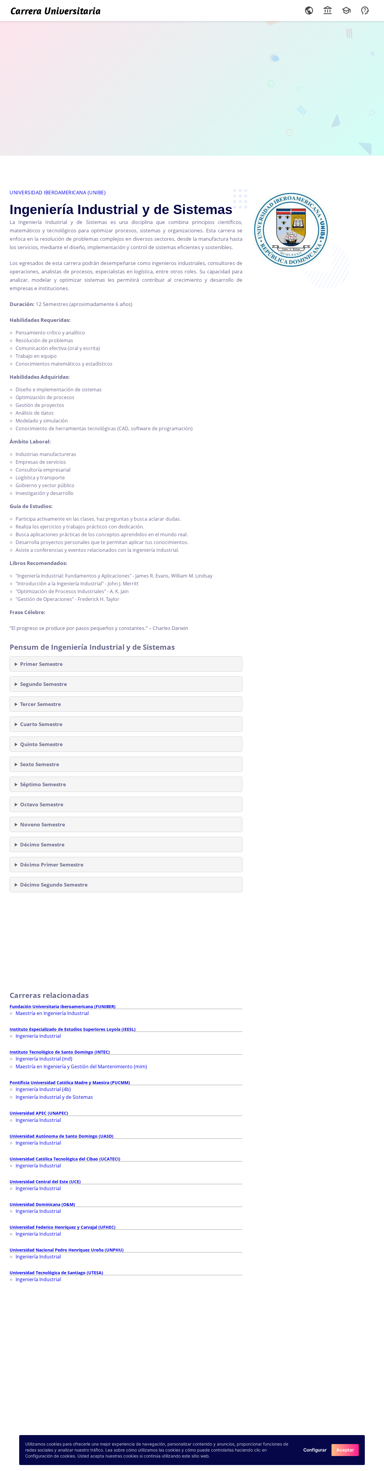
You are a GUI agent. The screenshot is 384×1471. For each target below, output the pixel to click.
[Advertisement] (192, 87)
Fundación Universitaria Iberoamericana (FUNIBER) (63, 1006)
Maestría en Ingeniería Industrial (52, 1013)
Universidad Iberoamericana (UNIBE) (58, 192)
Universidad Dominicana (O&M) (42, 1204)
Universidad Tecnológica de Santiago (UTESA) (56, 1272)
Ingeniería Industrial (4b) (43, 1089)
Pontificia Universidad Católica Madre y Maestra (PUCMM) (70, 1082)
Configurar (315, 1450)
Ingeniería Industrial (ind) (44, 1058)
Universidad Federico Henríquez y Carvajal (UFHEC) (63, 1227)
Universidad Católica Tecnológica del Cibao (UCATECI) (65, 1159)
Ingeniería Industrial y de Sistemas (54, 1097)
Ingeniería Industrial (38, 1036)
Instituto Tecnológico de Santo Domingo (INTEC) (60, 1052)
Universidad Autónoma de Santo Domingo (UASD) (61, 1136)
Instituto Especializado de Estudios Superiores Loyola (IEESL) (73, 1029)
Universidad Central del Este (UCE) (45, 1181)
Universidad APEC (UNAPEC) (39, 1113)
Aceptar (345, 1450)
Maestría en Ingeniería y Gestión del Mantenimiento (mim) (81, 1066)
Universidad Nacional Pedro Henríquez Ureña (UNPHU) (67, 1250)
